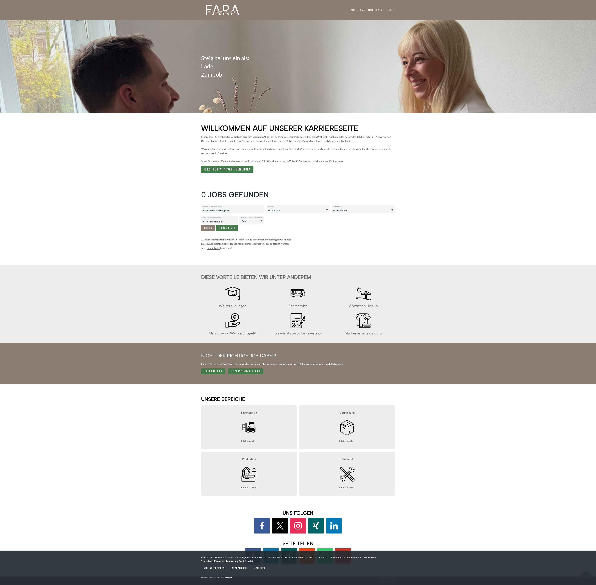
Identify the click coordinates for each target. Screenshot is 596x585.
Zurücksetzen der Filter (220, 243)
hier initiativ (213, 247)
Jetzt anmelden (213, 371)
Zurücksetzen (227, 228)
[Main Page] (222, 10)
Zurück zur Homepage (366, 10)
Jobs (388, 10)
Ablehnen (260, 568)
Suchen (208, 228)
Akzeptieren (239, 568)
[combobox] (232, 210)
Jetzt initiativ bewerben (246, 371)
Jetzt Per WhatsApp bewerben (227, 169)
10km (243, 221)
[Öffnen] (327, 210)
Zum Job (211, 74)
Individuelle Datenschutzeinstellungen (216, 577)
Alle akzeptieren (214, 568)
